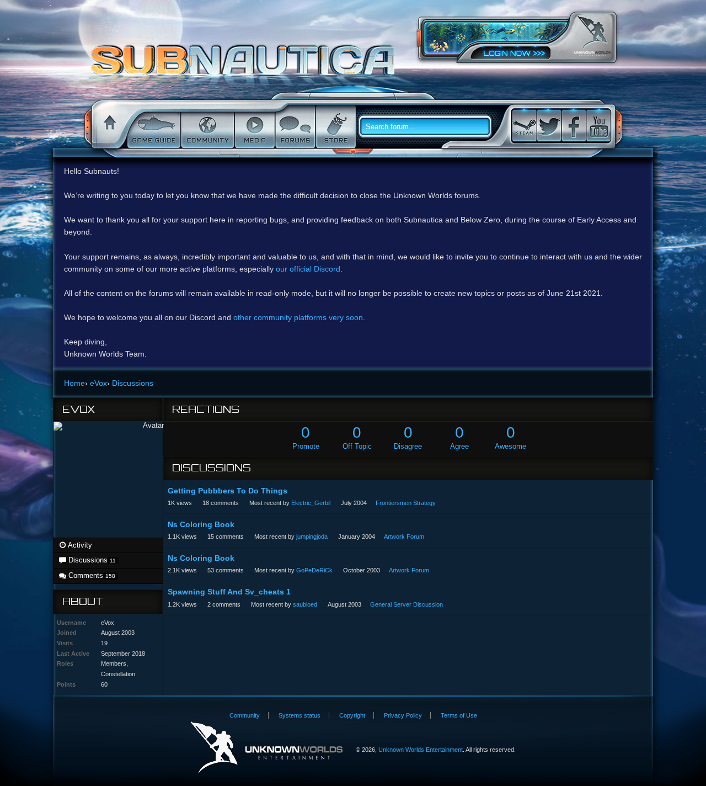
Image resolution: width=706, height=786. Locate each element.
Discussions (91, 560)
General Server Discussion (406, 604)
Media (254, 127)
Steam (524, 125)
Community (206, 127)
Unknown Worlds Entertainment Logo (266, 747)
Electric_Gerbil (310, 503)
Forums (294, 127)
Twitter (549, 125)
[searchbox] (429, 127)
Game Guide (152, 127)
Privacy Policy (403, 715)
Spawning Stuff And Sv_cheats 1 (229, 591)
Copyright (352, 715)
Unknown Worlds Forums (245, 66)
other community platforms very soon (298, 317)
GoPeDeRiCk (314, 570)
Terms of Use (459, 715)
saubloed (305, 604)
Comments (90, 575)
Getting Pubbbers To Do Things (227, 490)
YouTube (598, 125)
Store (335, 127)
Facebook (573, 125)
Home (108, 127)
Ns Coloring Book (201, 524)
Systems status (299, 715)
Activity (79, 545)
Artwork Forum (404, 536)
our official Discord (308, 268)
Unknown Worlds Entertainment (592, 36)
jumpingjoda (312, 536)
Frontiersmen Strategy (406, 503)
